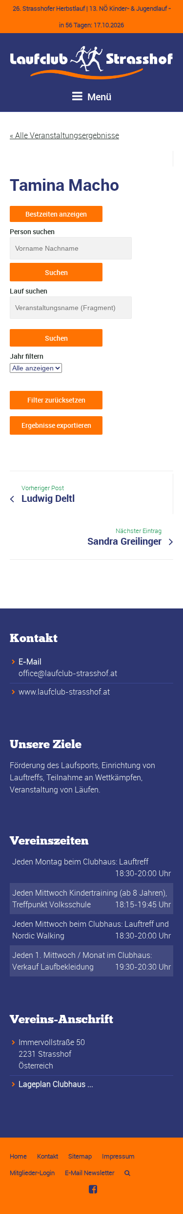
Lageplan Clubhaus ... (56, 1084)
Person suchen (32, 231)
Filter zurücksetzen (56, 400)
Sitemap (80, 1156)
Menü (98, 96)
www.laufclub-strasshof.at (64, 691)
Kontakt (47, 1156)
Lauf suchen (28, 290)
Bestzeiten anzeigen (56, 214)
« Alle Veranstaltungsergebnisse (64, 135)
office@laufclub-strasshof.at (68, 673)
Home (18, 1156)
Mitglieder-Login (32, 1172)
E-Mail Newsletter (89, 1172)
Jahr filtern (26, 356)
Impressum (118, 1156)
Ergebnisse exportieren (56, 425)
